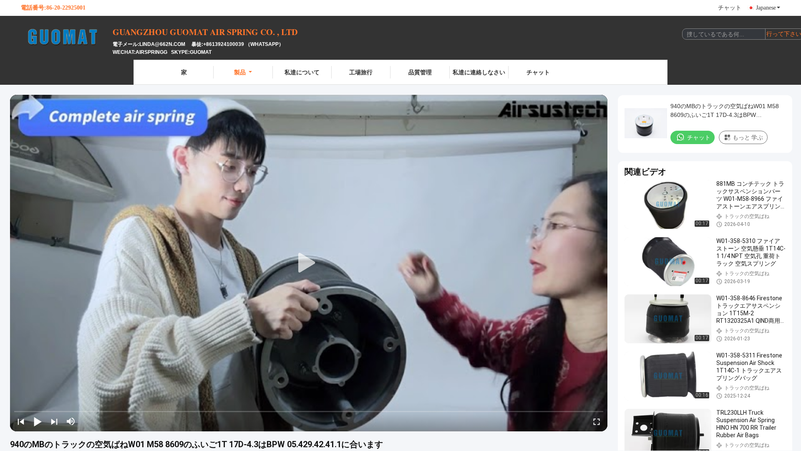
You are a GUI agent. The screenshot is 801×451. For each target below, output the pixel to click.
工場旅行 (361, 72)
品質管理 (420, 72)
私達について (302, 72)
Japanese (766, 8)
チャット (729, 8)
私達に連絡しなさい (479, 72)
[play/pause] (37, 421)
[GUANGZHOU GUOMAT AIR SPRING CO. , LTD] (67, 36)
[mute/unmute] (71, 421)
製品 (240, 72)
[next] (54, 421)
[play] (308, 263)
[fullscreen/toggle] (596, 421)
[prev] (21, 421)
